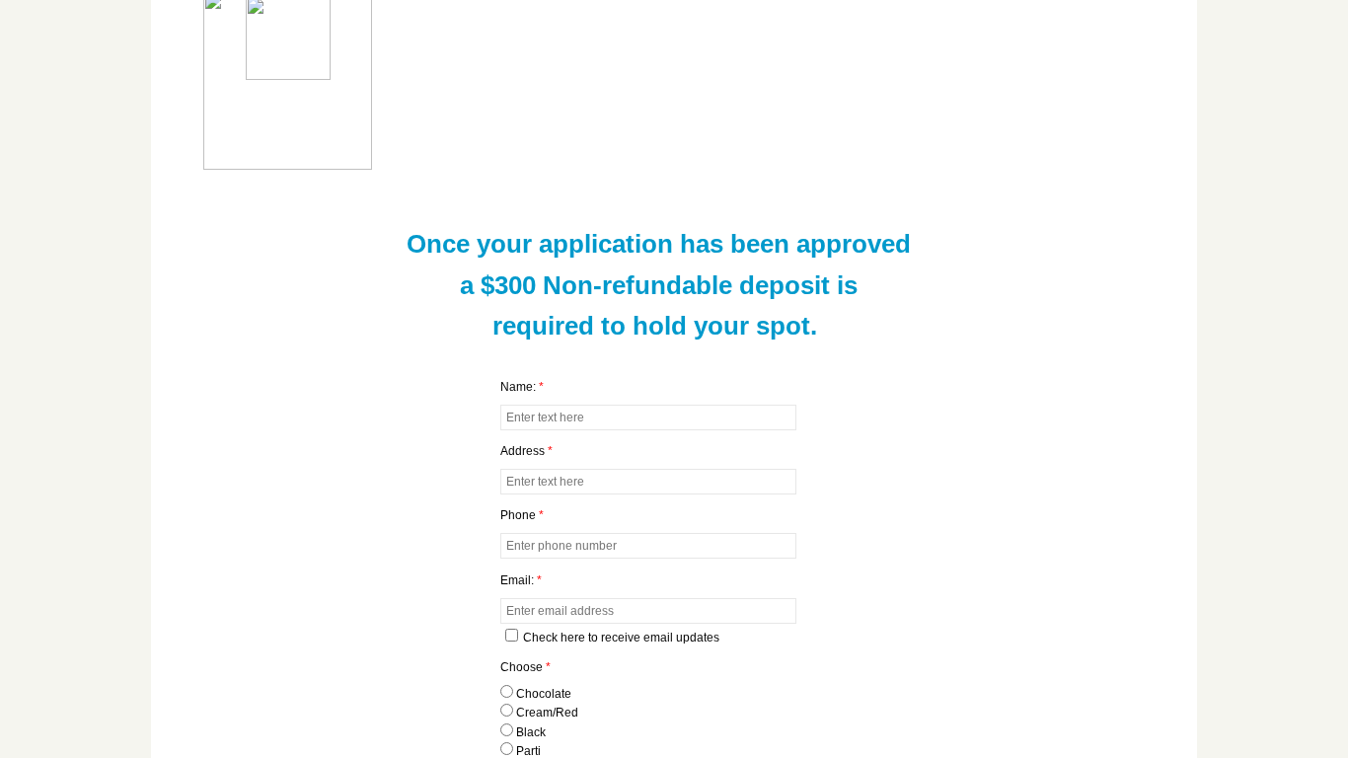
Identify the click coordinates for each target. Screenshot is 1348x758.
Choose (525, 667)
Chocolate (542, 694)
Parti (527, 751)
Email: (521, 580)
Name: (522, 387)
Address (526, 451)
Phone (522, 515)
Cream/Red (545, 713)
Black (529, 732)
